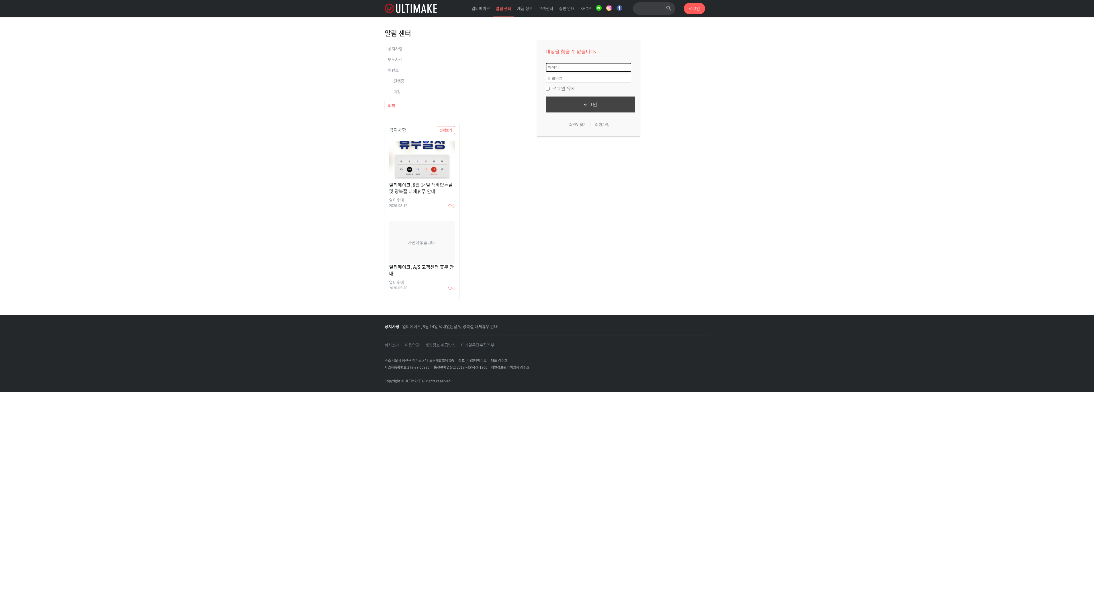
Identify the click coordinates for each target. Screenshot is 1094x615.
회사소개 (392, 345)
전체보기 (446, 130)
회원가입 (602, 124)
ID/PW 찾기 (577, 124)
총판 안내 (567, 8)
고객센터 (545, 8)
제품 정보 (525, 8)
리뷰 (391, 105)
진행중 (399, 81)
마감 (397, 92)
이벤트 (393, 70)
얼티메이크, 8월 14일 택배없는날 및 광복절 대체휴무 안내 (450, 326)
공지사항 (395, 48)
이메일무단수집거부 (477, 345)
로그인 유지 (563, 88)
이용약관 (412, 345)
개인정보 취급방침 (440, 345)
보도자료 (395, 59)
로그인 (590, 104)
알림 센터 (503, 8)
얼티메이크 (481, 8)
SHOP (585, 8)
